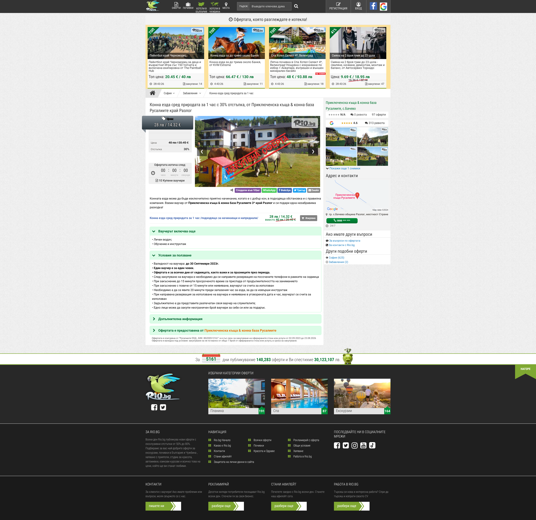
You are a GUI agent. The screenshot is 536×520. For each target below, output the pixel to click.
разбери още (221, 506)
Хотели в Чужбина (214, 10)
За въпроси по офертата (344, 240)
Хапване (298, 451)
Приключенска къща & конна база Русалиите (240, 330)
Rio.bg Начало (222, 440)
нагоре (526, 369)
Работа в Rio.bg (302, 456)
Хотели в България (201, 10)
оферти (379, 114)
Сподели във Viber (248, 190)
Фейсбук (285, 190)
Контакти (219, 451)
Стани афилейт (222, 456)
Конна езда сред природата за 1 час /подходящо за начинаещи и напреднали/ (204, 218)
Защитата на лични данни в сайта (233, 462)
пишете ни (156, 506)
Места (226, 7)
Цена (154, 142)
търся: (243, 6)
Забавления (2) (338, 262)
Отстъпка (156, 149)
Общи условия (301, 445)
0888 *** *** (343, 220)
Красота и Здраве (264, 451)
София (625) (336, 257)
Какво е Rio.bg (222, 445)
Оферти (176, 7)
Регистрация (338, 8)
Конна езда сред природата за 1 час (231, 93)
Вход (358, 8)
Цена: (170, 119)
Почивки (188, 7)
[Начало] (154, 93)
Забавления (190, 93)
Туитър (300, 190)
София (168, 93)
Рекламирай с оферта (306, 440)
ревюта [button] (360, 114)
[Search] (296, 6)
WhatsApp (269, 190)
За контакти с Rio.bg (341, 245)
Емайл (315, 190)
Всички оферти (262, 440)
